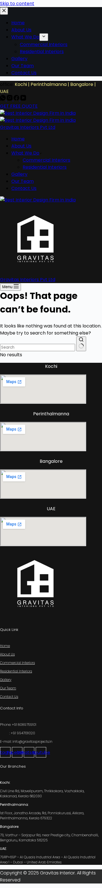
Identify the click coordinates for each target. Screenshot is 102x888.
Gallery (19, 174)
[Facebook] (17, 99)
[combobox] (37, 347)
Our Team (22, 181)
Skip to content (17, 3)
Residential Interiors (45, 167)
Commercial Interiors (46, 160)
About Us (21, 146)
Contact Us (24, 188)
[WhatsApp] (3, 99)
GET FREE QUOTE (19, 106)
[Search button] (81, 343)
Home (18, 139)
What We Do (25, 153)
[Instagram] (10, 99)
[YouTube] (23, 99)
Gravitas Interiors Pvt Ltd (27, 127)
